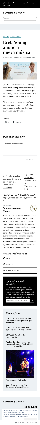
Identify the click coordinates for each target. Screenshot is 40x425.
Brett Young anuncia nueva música (16, 47)
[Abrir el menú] (4, 26)
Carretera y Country (14, 12)
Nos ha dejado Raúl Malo (16, 380)
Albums (6, 37)
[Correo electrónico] (35, 407)
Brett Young (15, 37)
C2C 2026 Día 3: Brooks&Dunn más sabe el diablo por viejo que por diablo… (19, 321)
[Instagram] (29, 407)
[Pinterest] (26, 407)
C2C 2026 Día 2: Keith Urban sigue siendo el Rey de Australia (19, 329)
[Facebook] (32, 407)
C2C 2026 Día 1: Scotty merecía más (15, 336)
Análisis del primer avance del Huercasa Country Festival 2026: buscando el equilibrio (19, 344)
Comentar (29, 159)
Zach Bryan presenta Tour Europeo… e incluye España (17, 386)
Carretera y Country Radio (13, 111)
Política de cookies (22, 416)
